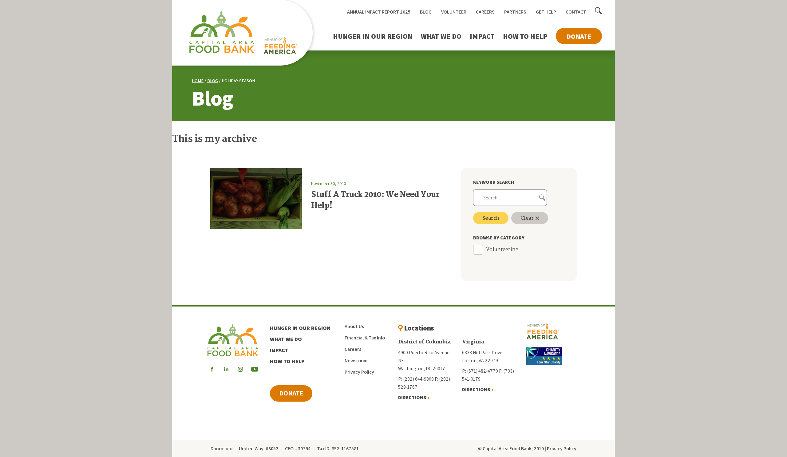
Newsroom (356, 360)
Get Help (546, 12)
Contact (576, 12)
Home (198, 80)
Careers (485, 12)
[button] (598, 11)
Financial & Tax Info (365, 338)
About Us (354, 326)
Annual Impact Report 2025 (378, 12)
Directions (412, 397)
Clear (527, 218)
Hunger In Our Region (373, 36)
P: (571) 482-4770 (480, 371)
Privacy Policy (359, 372)
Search (491, 218)
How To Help (525, 36)
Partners (515, 12)
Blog (426, 12)
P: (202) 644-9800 (416, 379)
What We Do (441, 36)
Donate (578, 36)
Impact (482, 36)
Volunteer (453, 12)
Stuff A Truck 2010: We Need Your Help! (375, 200)
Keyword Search (493, 182)
